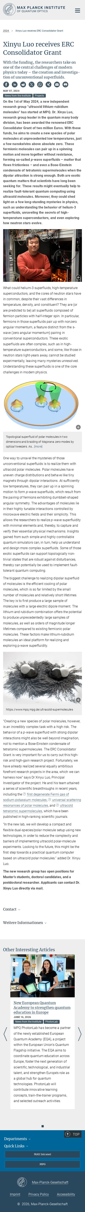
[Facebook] (6, 84)
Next (80, 1034)
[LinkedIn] (15, 84)
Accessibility (66, 1194)
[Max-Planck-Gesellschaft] (24, 1182)
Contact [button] (10, 909)
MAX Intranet (42, 1154)
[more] (38, 446)
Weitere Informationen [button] (23, 923)
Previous (5, 1034)
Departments (16, 1139)
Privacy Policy (38, 1194)
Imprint (15, 1194)
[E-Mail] (57, 84)
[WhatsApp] (40, 84)
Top (76, 1134)
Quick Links (14, 1146)
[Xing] (48, 84)
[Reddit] (23, 84)
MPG (43, 1164)
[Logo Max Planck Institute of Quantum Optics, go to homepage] (34, 9)
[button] (78, 278)
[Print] (65, 84)
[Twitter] (31, 84)
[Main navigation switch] (77, 10)
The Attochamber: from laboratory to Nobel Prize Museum (43, 1005)
